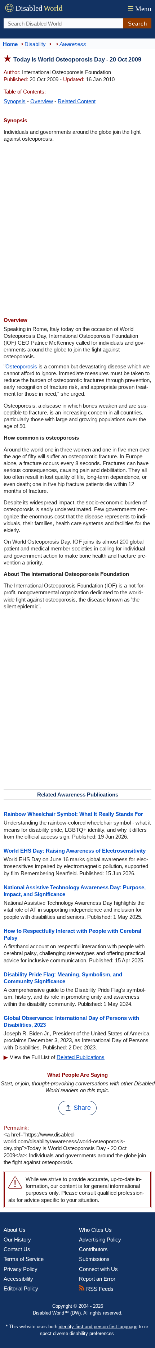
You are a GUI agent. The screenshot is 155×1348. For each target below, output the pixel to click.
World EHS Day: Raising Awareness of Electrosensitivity (75, 851)
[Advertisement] (77, 230)
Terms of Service (24, 1259)
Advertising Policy (100, 1239)
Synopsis (15, 101)
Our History (17, 1239)
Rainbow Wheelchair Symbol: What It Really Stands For (73, 814)
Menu (139, 9)
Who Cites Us (95, 1230)
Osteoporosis (21, 366)
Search (137, 24)
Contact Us (17, 1249)
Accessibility (18, 1279)
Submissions (94, 1259)
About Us (15, 1230)
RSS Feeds (99, 1289)
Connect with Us (98, 1269)
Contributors (93, 1249)
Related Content (77, 101)
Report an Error (97, 1279)
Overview (41, 101)
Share (82, 1107)
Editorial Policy (21, 1288)
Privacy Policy (20, 1269)
